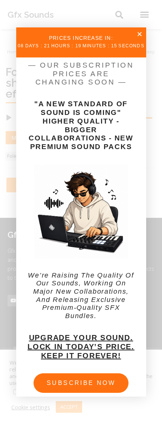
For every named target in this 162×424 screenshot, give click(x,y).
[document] (81, 212)
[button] (139, 34)
